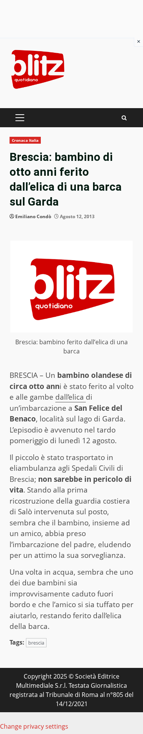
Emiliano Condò (33, 216)
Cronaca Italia (25, 140)
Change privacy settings (34, 726)
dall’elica (70, 397)
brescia (36, 642)
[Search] (124, 117)
